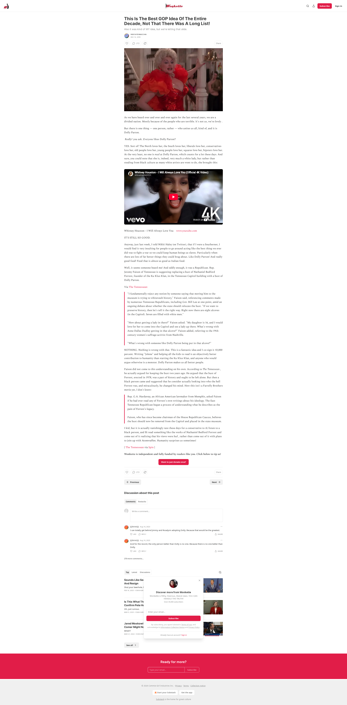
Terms (186, 685)
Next (214, 482)
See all (129, 645)
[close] (199, 580)
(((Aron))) (134, 526)
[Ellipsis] (221, 526)
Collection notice (197, 685)
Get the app (186, 692)
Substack (160, 699)
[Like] (127, 43)
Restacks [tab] (142, 501)
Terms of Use (186, 624)
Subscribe (325, 6)
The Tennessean (135, 447)
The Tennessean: (138, 287)
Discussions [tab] (145, 572)
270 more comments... (134, 558)
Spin (151, 447)
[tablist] (136, 501)
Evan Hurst (140, 590)
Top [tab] (127, 572)
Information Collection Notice (173, 627)
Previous (134, 482)
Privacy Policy (194, 627)
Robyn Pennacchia (139, 34)
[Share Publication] (313, 6)
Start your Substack (166, 692)
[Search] (307, 6)
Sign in (338, 6)
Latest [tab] (134, 572)
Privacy (178, 685)
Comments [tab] (130, 501)
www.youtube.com (186, 231)
